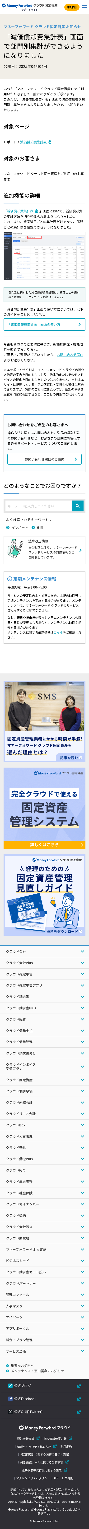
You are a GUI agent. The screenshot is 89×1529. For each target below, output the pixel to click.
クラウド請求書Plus (21, 1008)
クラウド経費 (16, 1019)
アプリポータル (17, 1328)
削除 (40, 527)
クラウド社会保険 (19, 1193)
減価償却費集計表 (33, 142)
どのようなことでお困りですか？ (43, 485)
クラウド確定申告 (19, 974)
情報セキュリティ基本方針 (34, 1447)
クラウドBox (15, 1125)
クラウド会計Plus (19, 962)
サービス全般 (16, 1351)
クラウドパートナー (21, 1283)
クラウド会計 (16, 951)
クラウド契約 (16, 1215)
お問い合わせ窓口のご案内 (45, 459)
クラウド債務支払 (19, 1030)
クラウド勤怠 (16, 1147)
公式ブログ (22, 1385)
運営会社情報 (25, 1439)
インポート (20, 527)
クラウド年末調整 (19, 1181)
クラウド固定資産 (19, 1079)
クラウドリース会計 (21, 1113)
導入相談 (72, 7)
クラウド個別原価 (19, 1091)
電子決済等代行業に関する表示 (42, 1470)
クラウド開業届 (17, 1238)
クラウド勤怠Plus (19, 1158)
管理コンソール (17, 1294)
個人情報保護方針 (55, 1439)
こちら (58, 632)
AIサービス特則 (63, 1478)
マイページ (14, 1317)
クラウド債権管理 (19, 1041)
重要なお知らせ (22, 1365)
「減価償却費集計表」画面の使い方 (33, 324)
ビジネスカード (17, 1260)
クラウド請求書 (17, 996)
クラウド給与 (16, 1170)
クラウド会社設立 (19, 1226)
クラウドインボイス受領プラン (21, 1066)
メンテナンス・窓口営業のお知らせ (37, 1370)
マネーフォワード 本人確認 (26, 1249)
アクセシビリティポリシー (33, 1478)
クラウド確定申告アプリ (24, 985)
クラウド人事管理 (19, 1136)
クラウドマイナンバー (22, 1204)
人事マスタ (14, 1306)
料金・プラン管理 (19, 1339)
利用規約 (66, 1446)
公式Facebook (25, 1398)
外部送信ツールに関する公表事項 (41, 1462)
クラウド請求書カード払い (26, 1272)
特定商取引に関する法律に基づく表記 (44, 1454)
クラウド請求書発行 (21, 1053)
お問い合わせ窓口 (70, 354)
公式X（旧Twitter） (29, 1411)
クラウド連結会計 (19, 1102)
